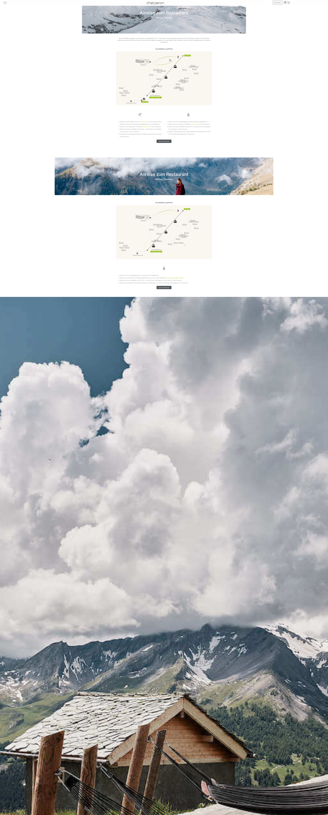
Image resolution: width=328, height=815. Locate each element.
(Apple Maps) (179, 278)
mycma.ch (144, 121)
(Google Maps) (170, 278)
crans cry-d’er (146, 126)
